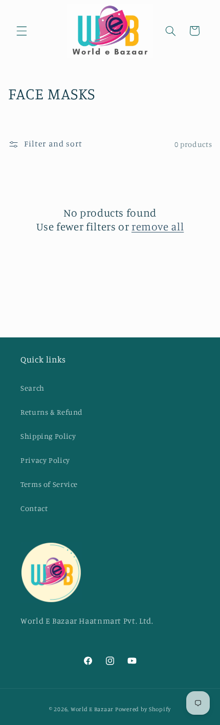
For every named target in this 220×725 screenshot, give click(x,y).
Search (32, 387)
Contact (34, 508)
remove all (157, 226)
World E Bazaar (92, 709)
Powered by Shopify (143, 709)
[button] (21, 30)
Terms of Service (49, 484)
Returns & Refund (51, 412)
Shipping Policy (48, 436)
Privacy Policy (45, 460)
